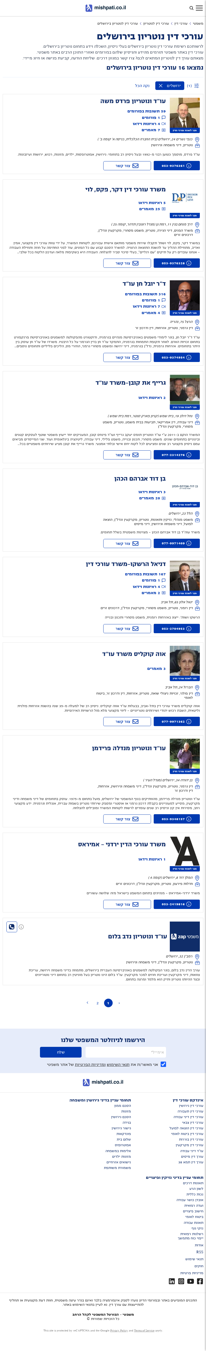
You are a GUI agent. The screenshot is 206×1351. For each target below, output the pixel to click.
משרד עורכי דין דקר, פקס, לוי (125, 189)
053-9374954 (173, 357)
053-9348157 (173, 819)
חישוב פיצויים (193, 1211)
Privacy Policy (119, 1330)
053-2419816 (173, 904)
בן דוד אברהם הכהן (140, 479)
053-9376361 (173, 166)
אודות (199, 1245)
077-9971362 (173, 721)
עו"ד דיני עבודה (191, 1151)
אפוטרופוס (123, 1145)
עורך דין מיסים (192, 1156)
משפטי (198, 23)
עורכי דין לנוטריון (156, 23)
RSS (199, 1252)
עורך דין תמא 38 (190, 1162)
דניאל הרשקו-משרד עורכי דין (126, 564)
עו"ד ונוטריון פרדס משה (133, 101)
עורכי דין (180, 23)
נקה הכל (142, 86)
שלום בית (124, 1139)
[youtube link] (190, 1281)
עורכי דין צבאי (192, 1122)
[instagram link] (181, 1281)
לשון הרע (196, 1189)
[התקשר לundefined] (11, 927)
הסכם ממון (122, 1106)
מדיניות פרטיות (191, 1273)
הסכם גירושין (121, 1117)
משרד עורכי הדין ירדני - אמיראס (122, 844)
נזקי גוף (197, 1228)
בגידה (127, 1122)
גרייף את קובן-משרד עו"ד (130, 383)
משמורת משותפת (117, 1168)
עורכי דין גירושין (191, 1106)
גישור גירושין (121, 1128)
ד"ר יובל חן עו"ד (144, 284)
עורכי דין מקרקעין (189, 1145)
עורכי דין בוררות (191, 1139)
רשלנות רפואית (191, 1234)
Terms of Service (144, 1330)
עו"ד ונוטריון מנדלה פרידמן (129, 748)
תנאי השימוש (118, 1064)
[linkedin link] (171, 1281)
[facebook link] (200, 1281)
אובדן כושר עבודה (189, 1200)
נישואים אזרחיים (118, 1162)
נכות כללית (194, 1194)
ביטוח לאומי (194, 1217)
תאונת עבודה (193, 1223)
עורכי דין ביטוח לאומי (187, 1134)
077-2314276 (173, 455)
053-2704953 (173, 629)
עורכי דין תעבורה (190, 1111)
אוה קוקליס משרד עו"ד (134, 654)
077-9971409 (173, 543)
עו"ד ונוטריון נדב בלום (137, 936)
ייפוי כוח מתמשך (190, 1238)
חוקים (198, 1266)
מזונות (126, 1111)
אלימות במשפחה (118, 1151)
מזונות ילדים (121, 1156)
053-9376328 (173, 263)
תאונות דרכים (193, 1183)
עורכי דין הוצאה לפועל (186, 1128)
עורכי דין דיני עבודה (188, 1117)
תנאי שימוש (194, 1259)
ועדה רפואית (193, 1205)
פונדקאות (123, 1134)
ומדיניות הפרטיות (90, 1064)
